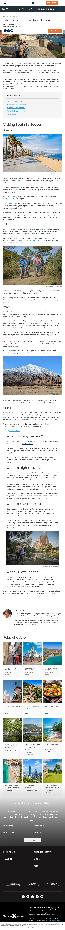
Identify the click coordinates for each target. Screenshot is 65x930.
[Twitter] (27, 896)
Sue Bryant (19, 610)
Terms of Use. (23, 925)
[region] (32, 926)
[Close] (62, 924)
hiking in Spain (35, 520)
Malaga (15, 197)
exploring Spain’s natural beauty (31, 241)
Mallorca (53, 332)
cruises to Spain (53, 593)
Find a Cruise (51, 3)
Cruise (54, 31)
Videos (60, 9)
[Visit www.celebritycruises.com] (14, 916)
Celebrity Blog (5, 9)
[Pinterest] (37, 896)
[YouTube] (41, 896)
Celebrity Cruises (32, 3)
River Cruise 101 (20, 9)
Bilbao (18, 187)
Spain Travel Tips (14, 431)
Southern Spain (27, 444)
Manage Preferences (32, 927)
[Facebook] (23, 896)
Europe (15, 16)
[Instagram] (32, 896)
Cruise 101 (30, 9)
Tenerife (9, 351)
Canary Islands (11, 203)
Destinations (40, 9)
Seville (8, 489)
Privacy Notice (11, 925)
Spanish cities (25, 326)
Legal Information (50, 921)
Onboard (51, 9)
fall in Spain (45, 229)
